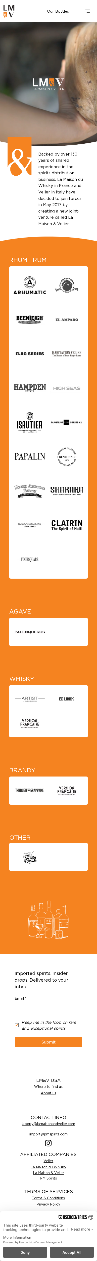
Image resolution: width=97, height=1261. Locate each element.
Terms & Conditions (48, 1198)
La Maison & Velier (48, 1173)
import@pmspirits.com (48, 1134)
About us (48, 1093)
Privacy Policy (48, 1204)
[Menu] (88, 11)
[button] (58, 11)
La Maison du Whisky (48, 1167)
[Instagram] (48, 1143)
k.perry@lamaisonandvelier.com (48, 1124)
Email (20, 998)
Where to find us (48, 1086)
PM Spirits (48, 1178)
